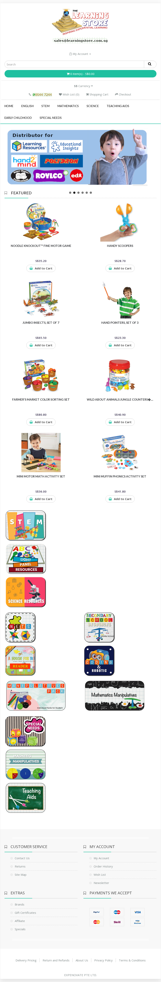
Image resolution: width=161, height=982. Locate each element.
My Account (80, 54)
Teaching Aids (118, 106)
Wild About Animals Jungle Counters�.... (120, 399)
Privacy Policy (103, 960)
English (27, 106)
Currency (82, 86)
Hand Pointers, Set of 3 (120, 322)
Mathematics (68, 106)
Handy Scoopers (120, 245)
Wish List (100, 875)
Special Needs (51, 117)
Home (8, 106)
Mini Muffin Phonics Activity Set (120, 476)
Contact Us (22, 858)
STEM (45, 106)
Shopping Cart (98, 94)
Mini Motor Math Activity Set (41, 476)
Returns (20, 866)
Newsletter (101, 883)
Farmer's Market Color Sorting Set (41, 399)
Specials (20, 929)
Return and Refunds (56, 960)
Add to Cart (43, 268)
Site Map (21, 875)
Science (93, 106)
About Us (82, 960)
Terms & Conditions (132, 960)
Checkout (124, 94)
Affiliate (20, 921)
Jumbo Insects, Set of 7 (41, 322)
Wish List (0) (70, 94)
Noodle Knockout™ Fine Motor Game (41, 245)
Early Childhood (18, 117)
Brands (19, 904)
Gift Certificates (25, 913)
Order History (103, 866)
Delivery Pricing (26, 960)
